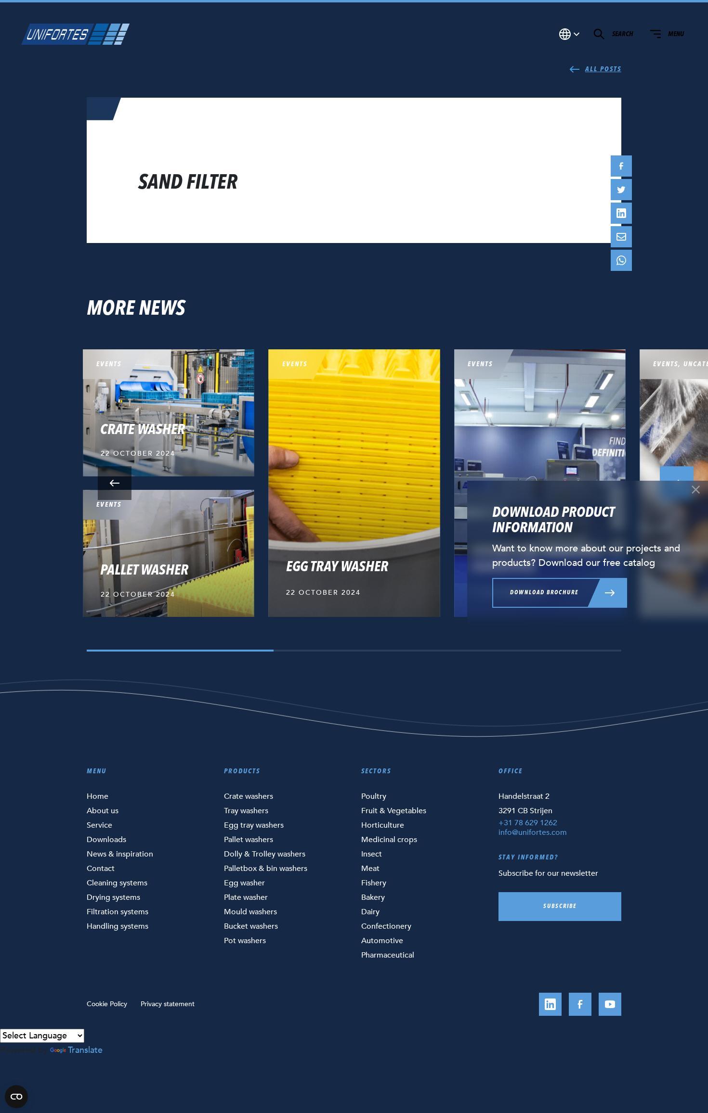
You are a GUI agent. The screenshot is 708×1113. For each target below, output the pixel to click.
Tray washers (246, 811)
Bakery (373, 897)
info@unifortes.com (532, 832)
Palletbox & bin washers (265, 868)
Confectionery (386, 926)
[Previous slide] (114, 483)
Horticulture (382, 825)
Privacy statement (168, 1004)
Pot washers (245, 940)
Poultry (373, 796)
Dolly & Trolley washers (264, 854)
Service (99, 825)
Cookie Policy (107, 1004)
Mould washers (250, 912)
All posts (603, 69)
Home (97, 796)
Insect (371, 854)
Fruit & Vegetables (393, 811)
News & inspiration (120, 854)
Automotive (382, 940)
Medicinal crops (389, 839)
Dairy (370, 912)
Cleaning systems (117, 883)
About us (102, 811)
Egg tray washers (254, 825)
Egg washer (244, 883)
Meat (370, 868)
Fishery (373, 883)
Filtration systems (117, 912)
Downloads (106, 839)
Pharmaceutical (387, 955)
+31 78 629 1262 (527, 823)
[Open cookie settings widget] (16, 1096)
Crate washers (248, 796)
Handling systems (117, 926)
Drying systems (113, 897)
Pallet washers (248, 839)
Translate (85, 1050)
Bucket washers (251, 926)
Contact (101, 868)
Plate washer (246, 897)
